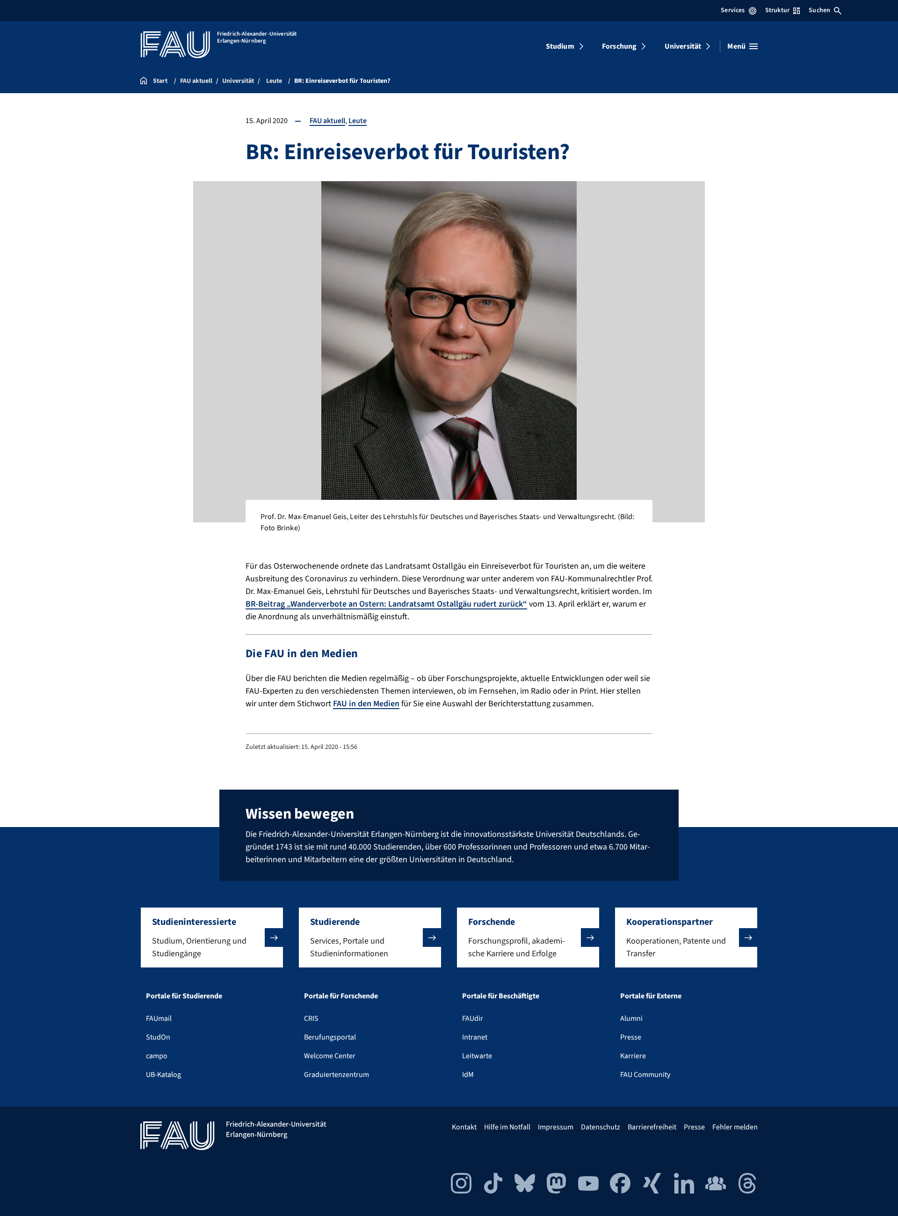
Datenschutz (600, 1127)
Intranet (474, 1037)
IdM (468, 1074)
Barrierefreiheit (652, 1127)
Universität (683, 46)
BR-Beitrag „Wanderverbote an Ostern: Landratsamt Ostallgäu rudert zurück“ (386, 604)
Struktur (777, 10)
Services (733, 10)
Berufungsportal (330, 1037)
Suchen (819, 10)
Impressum (555, 1127)
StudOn (158, 1037)
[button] (211, 937)
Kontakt (464, 1127)
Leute (357, 121)
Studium (560, 46)
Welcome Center (329, 1056)
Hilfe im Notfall (507, 1127)
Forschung (619, 46)
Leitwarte (477, 1056)
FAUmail (159, 1018)
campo (156, 1056)
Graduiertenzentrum (336, 1074)
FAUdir (472, 1018)
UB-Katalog (163, 1074)
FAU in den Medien (366, 704)
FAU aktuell (327, 121)
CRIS (311, 1018)
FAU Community (645, 1074)
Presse (630, 1037)
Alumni (631, 1018)
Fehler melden (735, 1127)
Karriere (633, 1056)
